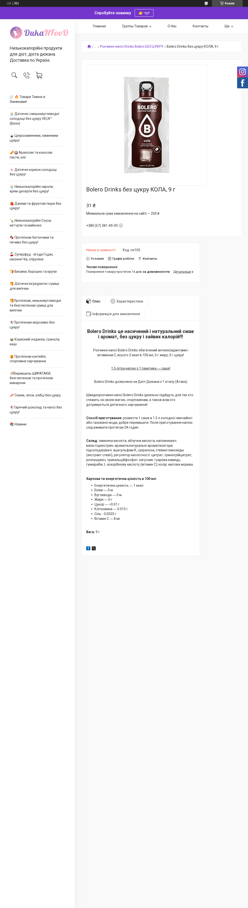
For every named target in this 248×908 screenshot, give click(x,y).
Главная (99, 26)
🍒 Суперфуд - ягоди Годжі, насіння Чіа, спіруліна (31, 256)
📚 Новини (18, 424)
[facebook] (88, 549)
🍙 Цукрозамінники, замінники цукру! (34, 138)
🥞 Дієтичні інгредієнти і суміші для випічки (34, 286)
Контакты (200, 26)
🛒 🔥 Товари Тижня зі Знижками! (27, 99)
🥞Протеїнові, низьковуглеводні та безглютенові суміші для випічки (35, 305)
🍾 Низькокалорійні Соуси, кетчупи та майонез (31, 223)
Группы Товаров (135, 26)
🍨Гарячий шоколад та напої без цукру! (36, 409)
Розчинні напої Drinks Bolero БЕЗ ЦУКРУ (131, 46)
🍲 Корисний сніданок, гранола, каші (35, 341)
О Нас (172, 26)
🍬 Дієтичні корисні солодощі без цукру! (33, 172)
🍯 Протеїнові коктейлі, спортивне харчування (28, 359)
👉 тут (144, 13)
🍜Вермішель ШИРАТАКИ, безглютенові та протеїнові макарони (31, 378)
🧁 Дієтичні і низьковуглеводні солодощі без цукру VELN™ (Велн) (34, 118)
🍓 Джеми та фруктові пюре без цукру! (35, 206)
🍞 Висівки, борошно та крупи (33, 271)
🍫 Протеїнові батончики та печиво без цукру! (32, 239)
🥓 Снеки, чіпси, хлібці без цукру (35, 395)
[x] (94, 549)
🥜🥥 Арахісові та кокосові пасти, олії (31, 155)
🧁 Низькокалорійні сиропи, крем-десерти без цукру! (32, 189)
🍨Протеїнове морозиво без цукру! (32, 324)
